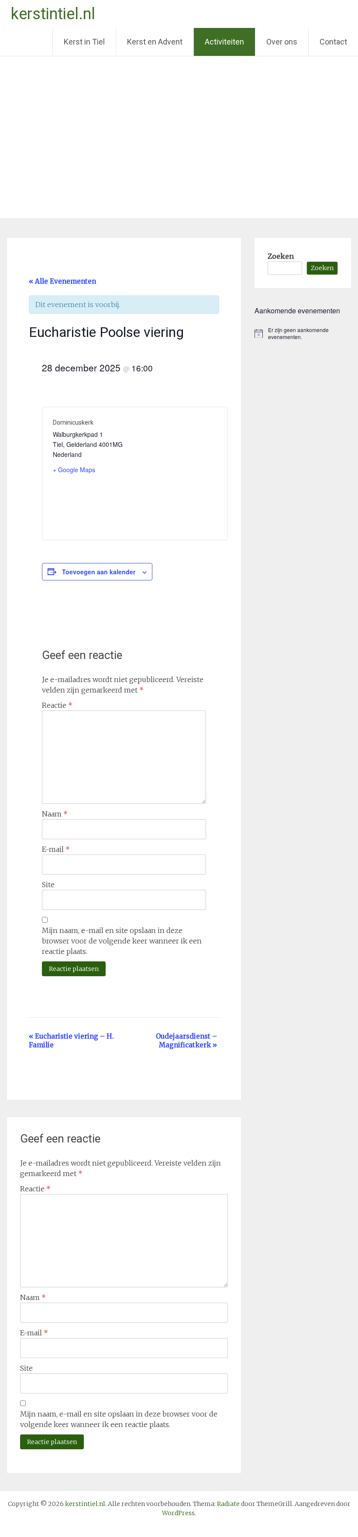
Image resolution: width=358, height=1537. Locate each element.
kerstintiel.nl (53, 14)
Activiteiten (224, 41)
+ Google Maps (74, 469)
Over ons (281, 41)
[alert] (303, 333)
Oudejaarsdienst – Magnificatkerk (186, 1040)
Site (48, 884)
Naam (55, 814)
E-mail (56, 849)
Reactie (57, 705)
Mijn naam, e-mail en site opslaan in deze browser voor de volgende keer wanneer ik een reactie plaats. (122, 941)
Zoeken (281, 256)
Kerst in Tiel (84, 41)
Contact (333, 41)
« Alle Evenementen (62, 281)
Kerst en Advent (154, 41)
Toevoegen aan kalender (98, 571)
